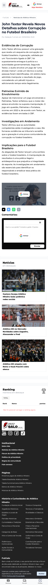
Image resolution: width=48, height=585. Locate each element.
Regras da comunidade (11, 461)
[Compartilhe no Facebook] (8, 209)
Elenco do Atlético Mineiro (12, 487)
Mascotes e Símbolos (34, 519)
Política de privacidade (11, 457)
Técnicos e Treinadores (34, 509)
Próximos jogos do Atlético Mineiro (15, 476)
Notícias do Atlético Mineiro (13, 450)
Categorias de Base (9, 532)
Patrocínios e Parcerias (11, 526)
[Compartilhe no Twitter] (3, 209)
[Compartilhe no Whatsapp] (14, 209)
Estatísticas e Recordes (35, 522)
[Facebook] (16, 433)
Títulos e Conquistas (33, 505)
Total (6, 398)
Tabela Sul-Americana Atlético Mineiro (17, 483)
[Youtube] (4, 433)
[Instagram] (10, 433)
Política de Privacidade (16, 576)
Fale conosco (7, 465)
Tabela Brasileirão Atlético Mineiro (15, 479)
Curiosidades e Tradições (11, 522)
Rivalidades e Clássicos (34, 513)
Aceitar (41, 574)
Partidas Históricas (9, 519)
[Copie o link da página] (19, 209)
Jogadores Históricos (10, 509)
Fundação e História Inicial (12, 505)
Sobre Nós (6, 446)
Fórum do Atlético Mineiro (12, 454)
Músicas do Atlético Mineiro (12, 490)
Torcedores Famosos (34, 548)
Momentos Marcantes (34, 532)
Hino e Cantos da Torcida (11, 536)
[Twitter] (23, 433)
